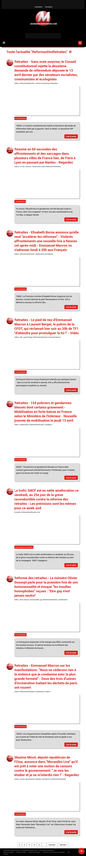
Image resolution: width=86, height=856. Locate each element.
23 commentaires (20, 118)
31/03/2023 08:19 (10, 492)
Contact (5, 854)
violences (28, 166)
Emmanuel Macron (54, 337)
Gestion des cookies (34, 852)
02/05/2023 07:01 (10, 150)
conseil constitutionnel (42, 83)
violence (47, 692)
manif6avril (48, 425)
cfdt (21, 337)
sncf (38, 512)
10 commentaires (20, 635)
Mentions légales (8, 852)
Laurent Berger (27, 337)
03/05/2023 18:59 (10, 63)
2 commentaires (20, 814)
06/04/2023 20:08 (10, 404)
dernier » (63, 844)
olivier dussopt (24, 600)
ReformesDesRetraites (27, 83)
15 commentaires (20, 289)
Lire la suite (71, 136)
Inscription (38, 7)
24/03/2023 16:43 (10, 667)
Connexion (48, 7)
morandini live (46, 779)
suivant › (52, 844)
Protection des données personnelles (54, 852)
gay (41, 600)
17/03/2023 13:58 (10, 758)
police (43, 166)
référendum (54, 83)
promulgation (49, 254)
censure (22, 779)
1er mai (22, 166)
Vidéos (16, 83)
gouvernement (30, 779)
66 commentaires (20, 460)
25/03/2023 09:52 (10, 579)
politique (38, 779)
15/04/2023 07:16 (10, 321)
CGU (68, 852)
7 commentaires (20, 201)
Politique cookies (21, 852)
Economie (17, 512)
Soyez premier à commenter (24, 547)
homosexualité (34, 600)
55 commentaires (20, 727)
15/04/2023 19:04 (10, 233)
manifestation (36, 166)
